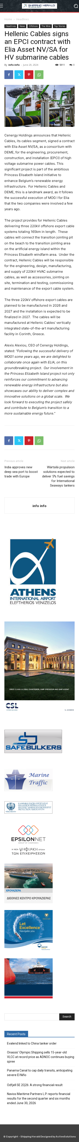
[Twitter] (18, 74)
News (22, 26)
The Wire (45, 26)
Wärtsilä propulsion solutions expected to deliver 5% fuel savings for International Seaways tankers (58, 476)
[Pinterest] (29, 74)
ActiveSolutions (66, 1136)
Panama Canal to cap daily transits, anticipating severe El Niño (39, 1073)
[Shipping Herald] (39, 6)
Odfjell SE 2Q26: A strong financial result (35, 1085)
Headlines (22, 19)
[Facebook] (8, 74)
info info (14, 64)
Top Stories (59, 26)
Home (8, 19)
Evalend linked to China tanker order (32, 1043)
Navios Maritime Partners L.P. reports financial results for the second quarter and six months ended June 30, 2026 (38, 1098)
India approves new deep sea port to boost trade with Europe (21, 471)
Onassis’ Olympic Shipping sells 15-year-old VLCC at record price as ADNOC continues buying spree (40, 1057)
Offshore (33, 26)
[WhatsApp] (39, 74)
